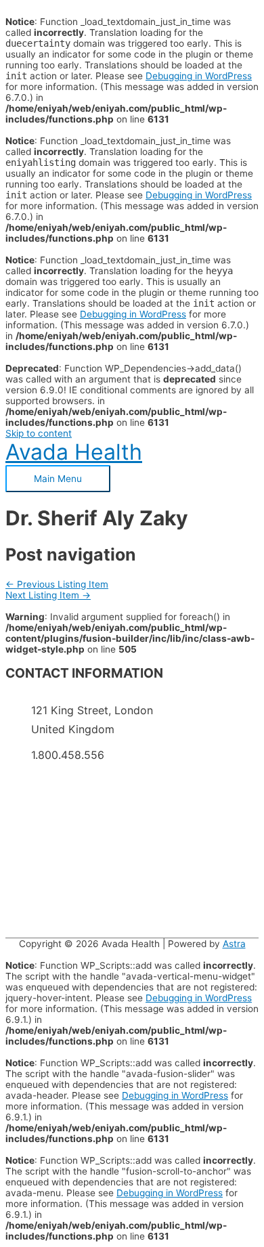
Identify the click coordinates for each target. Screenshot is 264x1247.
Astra (234, 943)
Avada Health (73, 452)
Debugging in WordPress (199, 75)
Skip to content (38, 433)
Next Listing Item (48, 595)
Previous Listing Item (56, 584)
